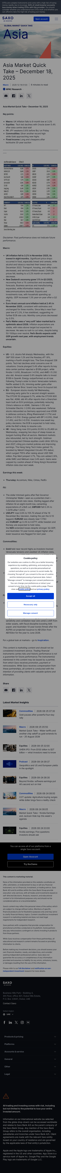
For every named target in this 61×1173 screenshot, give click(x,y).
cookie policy (24, 589)
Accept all (30, 596)
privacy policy (43, 589)
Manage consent (30, 613)
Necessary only (30, 604)
